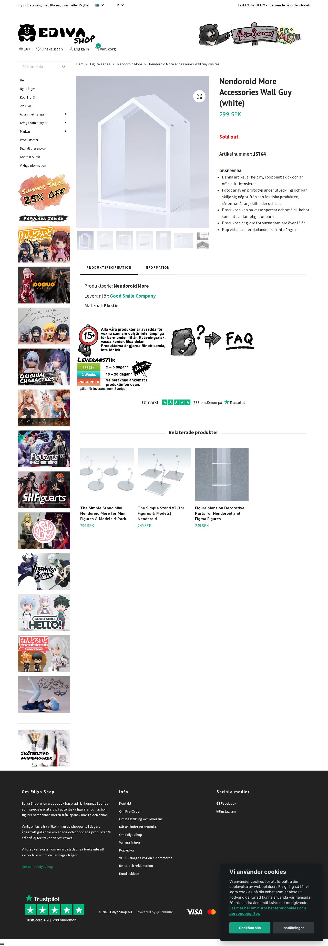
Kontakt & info (30, 157)
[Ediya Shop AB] (56, 34)
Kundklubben (129, 873)
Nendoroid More (129, 64)
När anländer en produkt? (138, 826)
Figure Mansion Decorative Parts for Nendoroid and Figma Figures (219, 513)
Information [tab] (157, 267)
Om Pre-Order (130, 811)
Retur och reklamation (136, 865)
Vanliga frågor (129, 842)
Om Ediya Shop (130, 834)
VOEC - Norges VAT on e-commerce (145, 858)
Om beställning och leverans (141, 819)
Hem (23, 80)
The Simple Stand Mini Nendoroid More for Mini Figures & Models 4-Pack (103, 513)
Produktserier (29, 140)
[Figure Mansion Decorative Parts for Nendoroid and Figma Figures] (222, 474)
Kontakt (125, 803)
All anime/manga (32, 114)
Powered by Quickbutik (155, 912)
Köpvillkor (127, 850)
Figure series (100, 64)
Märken (25, 131)
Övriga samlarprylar (33, 123)
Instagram (228, 811)
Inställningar (293, 928)
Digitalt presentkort (33, 148)
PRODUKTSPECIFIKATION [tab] (109, 267)
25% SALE (26, 106)
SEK (117, 5)
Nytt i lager (27, 89)
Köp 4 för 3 (27, 97)
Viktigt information (33, 165)
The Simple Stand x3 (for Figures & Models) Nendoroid (161, 513)
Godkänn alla (250, 928)
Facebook (228, 803)
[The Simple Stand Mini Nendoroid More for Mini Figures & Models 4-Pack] (107, 474)
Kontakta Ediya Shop (37, 866)
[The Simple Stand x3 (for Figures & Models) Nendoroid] (164, 474)
